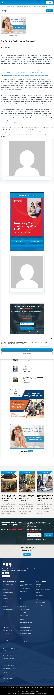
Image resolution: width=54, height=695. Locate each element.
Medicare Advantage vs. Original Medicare (9, 669)
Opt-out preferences (23, 356)
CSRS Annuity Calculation (25, 601)
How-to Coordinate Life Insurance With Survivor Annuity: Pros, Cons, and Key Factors (28, 70)
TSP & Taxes (5, 598)
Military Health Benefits (40, 602)
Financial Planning (25, 628)
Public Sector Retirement (26, 691)
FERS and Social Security (25, 609)
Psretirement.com (23, 569)
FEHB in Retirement (7, 646)
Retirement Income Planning (25, 633)
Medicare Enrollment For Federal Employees (9, 639)
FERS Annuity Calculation (25, 588)
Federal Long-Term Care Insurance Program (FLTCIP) (10, 659)
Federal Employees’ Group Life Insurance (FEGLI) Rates (9, 673)
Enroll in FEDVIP (6, 681)
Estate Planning (23, 636)
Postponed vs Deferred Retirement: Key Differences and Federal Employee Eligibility (33, 379)
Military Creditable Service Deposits (43, 589)
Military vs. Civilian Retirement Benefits (42, 599)
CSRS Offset (22, 604)
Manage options (27, 353)
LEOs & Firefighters (40, 605)
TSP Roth (5, 595)
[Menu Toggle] (2, 2)
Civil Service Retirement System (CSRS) (26, 597)
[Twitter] (6, 573)
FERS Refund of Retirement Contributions (25, 619)
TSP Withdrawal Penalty (8, 604)
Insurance (6, 628)
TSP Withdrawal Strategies (8, 592)
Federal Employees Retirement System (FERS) (26, 585)
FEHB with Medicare (7, 643)
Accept (27, 350)
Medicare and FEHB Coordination (9, 665)
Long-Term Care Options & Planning (10, 663)
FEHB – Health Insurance (8, 630)
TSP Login (5, 601)
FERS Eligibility (23, 612)
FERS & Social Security (24, 594)
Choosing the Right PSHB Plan (9, 655)
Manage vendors (4, 346)
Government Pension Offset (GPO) (26, 622)
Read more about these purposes (46, 346)
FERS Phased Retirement (25, 615)
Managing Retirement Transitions (26, 639)
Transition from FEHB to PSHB (9, 653)
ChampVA (38, 592)
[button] (52, 338)
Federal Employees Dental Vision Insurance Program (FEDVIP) (9, 677)
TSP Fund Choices (6, 589)
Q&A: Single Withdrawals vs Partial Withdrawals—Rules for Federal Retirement (26, 73)
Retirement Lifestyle (24, 641)
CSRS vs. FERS (23, 606)
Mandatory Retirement (40, 608)
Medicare (5, 636)
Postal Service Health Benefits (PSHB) (9, 649)
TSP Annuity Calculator (8, 609)
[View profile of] (27, 175)
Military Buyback (39, 586)
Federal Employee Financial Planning (27, 630)
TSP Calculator (6, 606)
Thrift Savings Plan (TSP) (10, 581)
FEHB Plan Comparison (7, 633)
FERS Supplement (23, 591)
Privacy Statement (31, 356)
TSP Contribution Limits (8, 587)
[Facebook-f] (3, 573)
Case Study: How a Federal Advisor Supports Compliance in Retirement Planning (27, 75)
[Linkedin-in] (8, 573)
